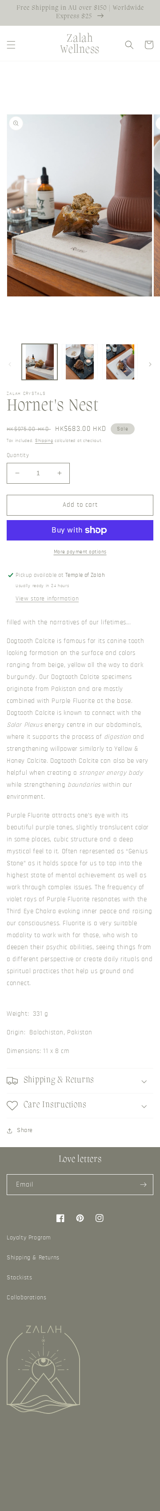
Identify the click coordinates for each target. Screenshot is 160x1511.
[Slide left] (10, 364)
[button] (11, 45)
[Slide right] (150, 364)
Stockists (19, 1277)
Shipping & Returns (33, 1258)
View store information (47, 599)
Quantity (18, 455)
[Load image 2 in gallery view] (79, 361)
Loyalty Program (29, 1238)
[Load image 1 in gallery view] (39, 361)
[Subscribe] (143, 1184)
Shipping (44, 440)
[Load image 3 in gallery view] (120, 361)
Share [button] (25, 1130)
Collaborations (26, 1297)
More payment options (80, 551)
